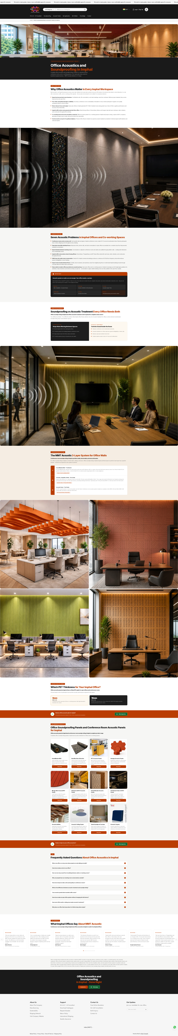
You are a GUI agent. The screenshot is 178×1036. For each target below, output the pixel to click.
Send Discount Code (89, 534)
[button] (78, 530)
